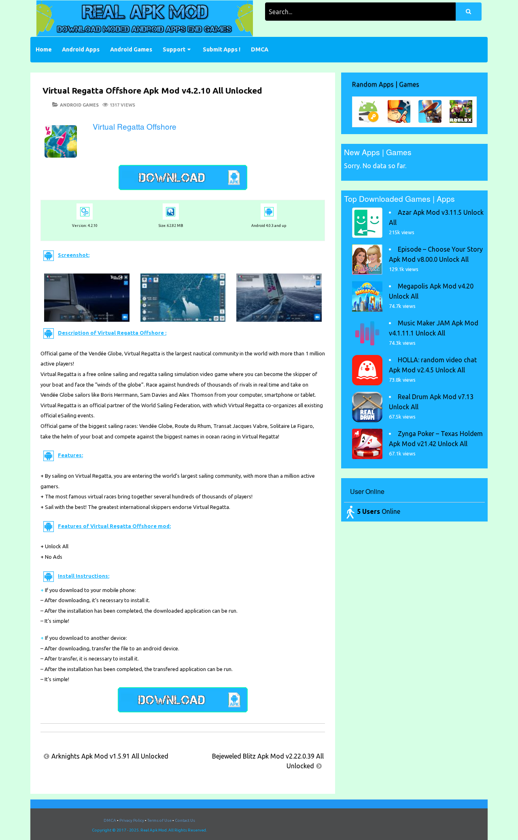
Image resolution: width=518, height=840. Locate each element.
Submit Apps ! (221, 49)
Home (44, 49)
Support (174, 49)
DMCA (259, 49)
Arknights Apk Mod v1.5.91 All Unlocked (109, 756)
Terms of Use (159, 820)
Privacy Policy (131, 820)
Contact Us (185, 820)
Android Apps (81, 49)
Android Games (131, 49)
